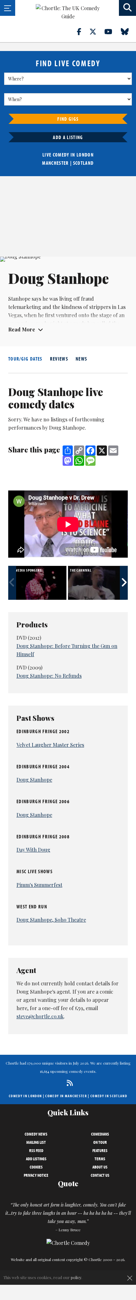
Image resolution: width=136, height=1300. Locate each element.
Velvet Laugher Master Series (50, 744)
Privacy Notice (36, 1175)
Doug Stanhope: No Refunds (49, 675)
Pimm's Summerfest (39, 884)
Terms (100, 1159)
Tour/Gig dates (25, 358)
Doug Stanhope (34, 779)
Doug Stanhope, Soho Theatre (51, 919)
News (81, 358)
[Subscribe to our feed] (68, 1082)
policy (76, 1277)
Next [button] (124, 582)
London (85, 154)
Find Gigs (67, 119)
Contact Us (100, 1175)
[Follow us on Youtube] (112, 31)
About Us (100, 1167)
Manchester (55, 163)
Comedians (100, 1134)
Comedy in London (25, 1095)
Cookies (36, 1167)
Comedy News (36, 1134)
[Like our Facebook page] (83, 31)
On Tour (100, 1142)
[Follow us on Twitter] (96, 31)
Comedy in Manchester (66, 1095)
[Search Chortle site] (127, 8)
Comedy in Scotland (108, 1095)
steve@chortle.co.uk (40, 1016)
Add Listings (36, 1159)
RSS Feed (36, 1150)
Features (100, 1150)
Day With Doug (33, 849)
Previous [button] (12, 582)
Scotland (83, 163)
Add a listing (68, 137)
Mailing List (36, 1142)
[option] (38, 582)
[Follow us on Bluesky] (128, 31)
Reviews (59, 358)
